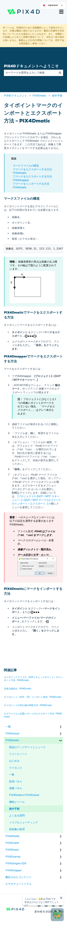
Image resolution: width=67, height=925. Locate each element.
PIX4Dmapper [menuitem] (14, 870)
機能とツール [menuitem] (17, 801)
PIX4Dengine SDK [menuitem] (16, 863)
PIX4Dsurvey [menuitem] (13, 856)
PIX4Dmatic (39, 95)
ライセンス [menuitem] (15, 767)
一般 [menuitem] (8, 726)
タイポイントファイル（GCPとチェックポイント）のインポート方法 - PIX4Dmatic (33, 679)
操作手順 (57, 95)
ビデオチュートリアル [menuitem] (19, 883)
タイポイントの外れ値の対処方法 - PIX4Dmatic (28, 705)
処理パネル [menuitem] (15, 781)
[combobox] (30, 73)
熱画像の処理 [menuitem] (17, 829)
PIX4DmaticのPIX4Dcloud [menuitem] (24, 795)
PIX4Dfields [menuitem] (13, 836)
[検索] (60, 73)
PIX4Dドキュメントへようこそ (31, 66)
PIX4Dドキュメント (15, 95)
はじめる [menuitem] (14, 760)
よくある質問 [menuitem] (17, 815)
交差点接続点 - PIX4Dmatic (17, 688)
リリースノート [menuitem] (18, 754)
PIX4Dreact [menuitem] (12, 849)
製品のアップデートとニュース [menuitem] (27, 747)
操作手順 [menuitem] (14, 808)
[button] (60, 727)
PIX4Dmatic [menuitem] (12, 740)
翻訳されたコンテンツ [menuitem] (19, 877)
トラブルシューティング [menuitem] (23, 822)
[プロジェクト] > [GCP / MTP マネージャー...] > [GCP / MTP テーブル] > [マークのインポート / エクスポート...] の (36, 500)
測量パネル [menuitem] (15, 788)
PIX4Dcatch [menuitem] (12, 842)
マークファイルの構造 (26, 165)
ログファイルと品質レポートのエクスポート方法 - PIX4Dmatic (33, 715)
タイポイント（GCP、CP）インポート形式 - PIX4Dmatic (32, 697)
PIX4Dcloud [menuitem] (12, 733)
